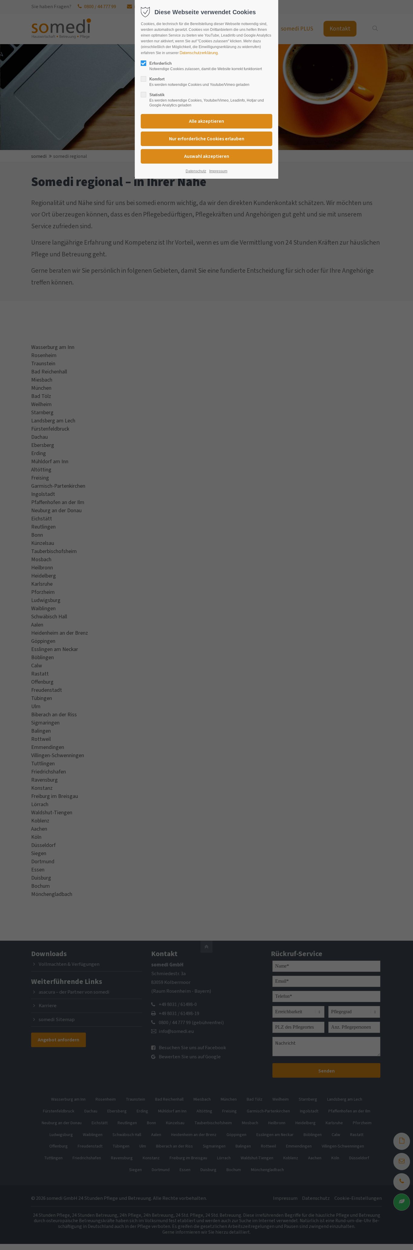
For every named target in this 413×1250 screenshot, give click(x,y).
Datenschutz (196, 171)
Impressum (218, 171)
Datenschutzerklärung (199, 52)
